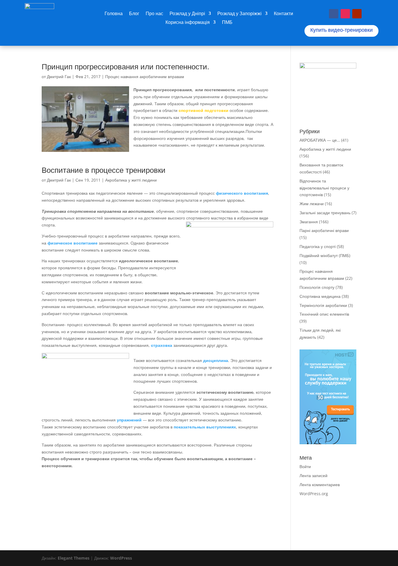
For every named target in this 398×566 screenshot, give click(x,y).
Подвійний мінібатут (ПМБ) (325, 255)
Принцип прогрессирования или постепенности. (125, 66)
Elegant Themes (73, 558)
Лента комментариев (320, 484)
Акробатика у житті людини (131, 180)
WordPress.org (314, 493)
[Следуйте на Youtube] (357, 13)
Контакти (283, 14)
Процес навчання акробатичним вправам (144, 76)
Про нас (154, 14)
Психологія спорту (317, 287)
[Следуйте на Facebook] (333, 13)
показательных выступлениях (205, 427)
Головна (114, 14)
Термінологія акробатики (323, 305)
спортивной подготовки (203, 110)
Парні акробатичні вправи (324, 230)
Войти (305, 466)
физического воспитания (242, 193)
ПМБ (227, 22)
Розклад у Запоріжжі (239, 14)
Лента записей (313, 475)
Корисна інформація (187, 22)
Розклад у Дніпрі (187, 14)
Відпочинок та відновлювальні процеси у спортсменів (324, 188)
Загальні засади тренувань (325, 212)
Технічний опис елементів (324, 314)
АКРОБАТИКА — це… (320, 140)
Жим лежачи (312, 203)
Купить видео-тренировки (341, 30)
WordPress (121, 558)
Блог (134, 14)
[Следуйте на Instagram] (345, 13)
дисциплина (215, 360)
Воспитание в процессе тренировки (103, 170)
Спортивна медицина (320, 296)
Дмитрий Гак (59, 76)
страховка (161, 345)
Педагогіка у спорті (318, 246)
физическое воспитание (72, 243)
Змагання (309, 221)
